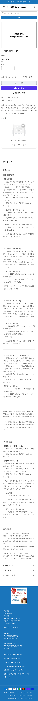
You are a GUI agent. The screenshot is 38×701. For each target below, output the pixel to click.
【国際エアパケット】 (11, 461)
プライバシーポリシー (13, 695)
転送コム (28, 486)
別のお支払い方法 (19, 93)
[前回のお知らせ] (3, 2)
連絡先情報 (29, 695)
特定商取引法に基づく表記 (14, 698)
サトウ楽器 (11, 692)
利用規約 (22, 695)
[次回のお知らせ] (35, 2)
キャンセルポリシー (27, 698)
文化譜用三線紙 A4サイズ (12, 621)
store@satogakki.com (16, 666)
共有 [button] (4, 118)
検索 (19, 17)
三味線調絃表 (8, 613)
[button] (4, 7)
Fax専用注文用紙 (9, 623)
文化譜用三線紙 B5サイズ (12, 618)
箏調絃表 (6, 611)
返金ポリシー (30, 692)
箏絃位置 (6, 616)
